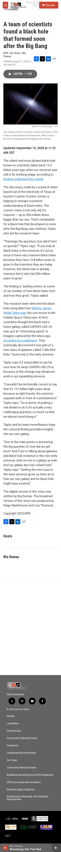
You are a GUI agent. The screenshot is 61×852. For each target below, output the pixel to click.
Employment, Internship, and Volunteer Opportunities (27, 798)
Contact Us (12, 745)
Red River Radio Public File (21, 789)
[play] (5, 847)
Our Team (12, 760)
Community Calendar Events (22, 738)
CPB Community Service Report (24, 782)
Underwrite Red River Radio (21, 753)
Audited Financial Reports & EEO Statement (30, 775)
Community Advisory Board (21, 767)
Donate (50, 5)
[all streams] (56, 847)
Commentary (14, 731)
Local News (13, 723)
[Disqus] (30, 629)
